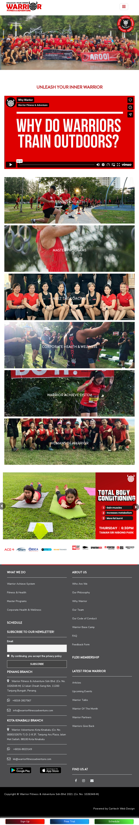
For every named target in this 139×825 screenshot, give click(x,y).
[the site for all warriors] (24, 6)
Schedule (114, 821)
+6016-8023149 (22, 749)
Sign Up (25, 821)
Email (10, 641)
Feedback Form (81, 644)
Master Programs (17, 601)
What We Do (16, 572)
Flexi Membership (85, 657)
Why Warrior (79, 601)
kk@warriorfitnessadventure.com (32, 759)
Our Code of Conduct (84, 618)
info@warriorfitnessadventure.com (33, 710)
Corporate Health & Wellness (24, 610)
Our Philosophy (81, 592)
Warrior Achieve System (21, 584)
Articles (76, 682)
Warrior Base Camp (83, 627)
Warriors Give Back (83, 726)
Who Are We (79, 584)
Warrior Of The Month (85, 708)
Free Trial (69, 821)
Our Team (78, 610)
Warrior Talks (80, 700)
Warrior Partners (81, 717)
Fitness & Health (16, 592)
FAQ (74, 636)
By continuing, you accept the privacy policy (36, 656)
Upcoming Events (82, 691)
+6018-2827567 (21, 700)
